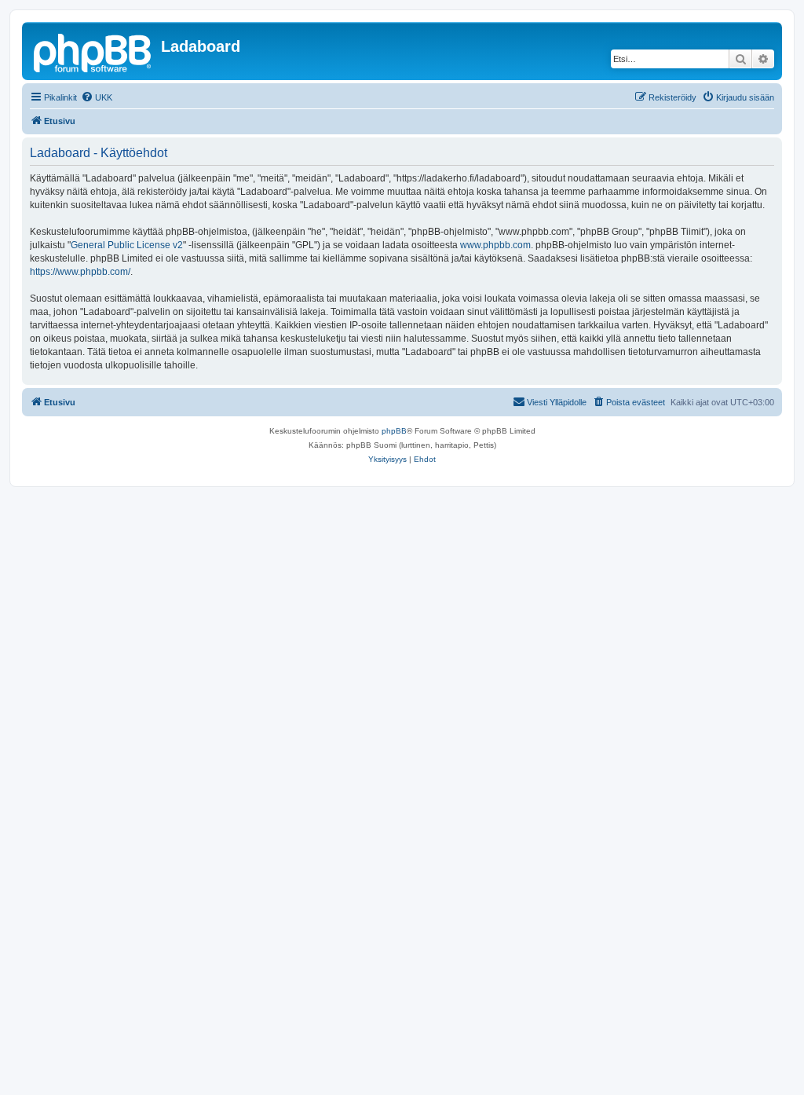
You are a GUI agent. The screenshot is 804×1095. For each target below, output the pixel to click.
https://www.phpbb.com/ (80, 271)
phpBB (394, 431)
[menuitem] (96, 97)
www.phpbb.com (495, 245)
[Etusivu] (93, 51)
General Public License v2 (127, 245)
